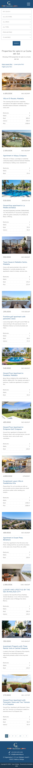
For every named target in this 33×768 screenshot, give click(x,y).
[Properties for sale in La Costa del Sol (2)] (23, 736)
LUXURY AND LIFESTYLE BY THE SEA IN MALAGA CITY (16, 591)
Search (16, 43)
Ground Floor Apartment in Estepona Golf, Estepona (13, 428)
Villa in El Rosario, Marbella (13, 98)
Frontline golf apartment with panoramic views (14, 318)
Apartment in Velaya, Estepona (14, 156)
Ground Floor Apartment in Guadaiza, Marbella (13, 374)
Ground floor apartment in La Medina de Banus (14, 206)
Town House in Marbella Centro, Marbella (15, 263)
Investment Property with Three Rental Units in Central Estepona (15, 647)
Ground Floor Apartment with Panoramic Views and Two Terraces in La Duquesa (16, 702)
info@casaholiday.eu (17, 754)
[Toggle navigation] (28, 4)
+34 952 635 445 (17, 752)
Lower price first (19, 64)
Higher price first (7, 67)
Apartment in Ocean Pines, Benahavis (13, 539)
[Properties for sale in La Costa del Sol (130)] (26, 736)
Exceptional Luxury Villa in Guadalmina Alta (13, 482)
